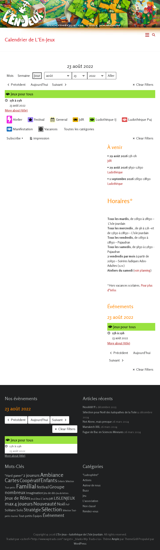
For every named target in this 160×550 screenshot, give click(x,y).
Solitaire (10, 510)
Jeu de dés (50, 493)
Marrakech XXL (91, 426)
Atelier (17, 119)
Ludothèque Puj (140, 119)
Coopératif (30, 480)
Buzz (86, 490)
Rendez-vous (90, 511)
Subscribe (14, 138)
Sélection (51, 509)
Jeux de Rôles (17, 498)
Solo (19, 510)
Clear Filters (144, 84)
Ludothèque (115, 172)
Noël (61, 504)
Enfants (49, 480)
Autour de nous (92, 485)
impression (39, 139)
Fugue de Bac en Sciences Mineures (103, 432)
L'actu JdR (47, 498)
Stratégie (32, 509)
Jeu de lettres (62, 493)
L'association (90, 501)
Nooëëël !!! (89, 407)
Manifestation (23, 129)
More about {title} (16, 110)
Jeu (84, 495)
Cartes (12, 480)
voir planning (142, 270)
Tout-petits (25, 516)
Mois (10, 75)
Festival (39, 119)
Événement (53, 515)
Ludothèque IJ (106, 119)
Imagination (34, 493)
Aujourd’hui (39, 84)
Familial (26, 486)
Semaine (24, 75)
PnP (67, 504)
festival (43, 486)
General (61, 119)
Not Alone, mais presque (97, 421)
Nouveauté (44, 504)
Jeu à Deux (35, 499)
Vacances (51, 129)
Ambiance (51, 475)
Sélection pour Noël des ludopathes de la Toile (110, 412)
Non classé (89, 506)
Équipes (37, 516)
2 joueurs (31, 475)
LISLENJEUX (64, 498)
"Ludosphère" (91, 475)
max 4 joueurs (19, 504)
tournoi (14, 516)
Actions (87, 480)
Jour (37, 75)
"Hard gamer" (14, 476)
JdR (81, 119)
